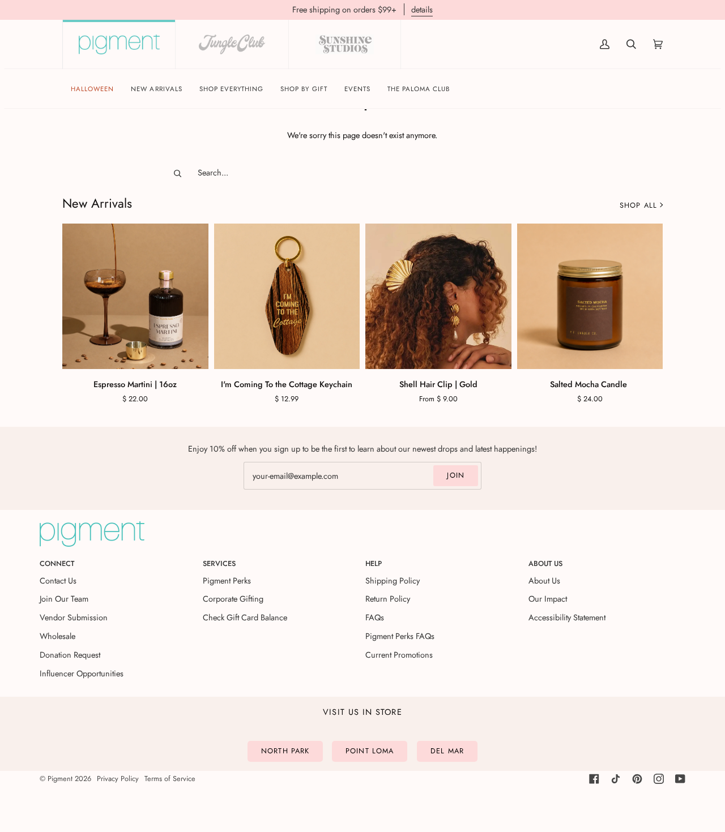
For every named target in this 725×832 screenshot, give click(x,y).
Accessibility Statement (566, 617)
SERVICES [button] (219, 563)
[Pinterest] (637, 779)
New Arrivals (97, 203)
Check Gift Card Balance (245, 617)
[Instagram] (659, 779)
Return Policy (387, 598)
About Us (544, 580)
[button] (231, 89)
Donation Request (70, 655)
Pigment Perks (227, 580)
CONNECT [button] (57, 563)
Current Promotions (399, 655)
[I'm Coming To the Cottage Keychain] (287, 297)
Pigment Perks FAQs (399, 636)
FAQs (374, 617)
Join (455, 475)
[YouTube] (680, 779)
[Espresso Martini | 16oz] (135, 297)
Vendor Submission (74, 617)
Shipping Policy (392, 580)
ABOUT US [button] (545, 563)
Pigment (60, 778)
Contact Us (58, 580)
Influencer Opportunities (81, 673)
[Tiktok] (616, 779)
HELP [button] (373, 563)
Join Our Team (64, 598)
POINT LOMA (370, 750)
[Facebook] (594, 779)
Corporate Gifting (233, 598)
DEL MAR (447, 750)
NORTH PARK (285, 750)
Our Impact (547, 598)
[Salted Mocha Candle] (590, 297)
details (422, 9)
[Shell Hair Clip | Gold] (438, 297)
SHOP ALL (638, 205)
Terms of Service (169, 778)
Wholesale (57, 636)
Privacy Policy (118, 778)
